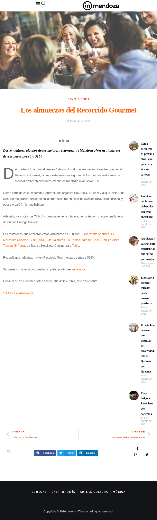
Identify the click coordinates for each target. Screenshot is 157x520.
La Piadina (73, 240)
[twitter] (147, 455)
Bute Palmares (55, 240)
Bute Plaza (37, 240)
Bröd (103, 240)
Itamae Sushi (90, 240)
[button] (38, 3)
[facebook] (137, 449)
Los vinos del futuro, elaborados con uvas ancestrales (147, 206)
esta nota (78, 269)
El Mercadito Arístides (95, 234)
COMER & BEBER (78, 99)
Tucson (8, 245)
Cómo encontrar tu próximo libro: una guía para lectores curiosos (147, 159)
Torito (75, 245)
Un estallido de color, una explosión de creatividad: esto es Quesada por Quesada (148, 348)
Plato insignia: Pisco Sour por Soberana (147, 403)
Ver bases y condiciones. (18, 293)
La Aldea (113, 240)
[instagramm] (136, 455)
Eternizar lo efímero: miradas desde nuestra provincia (148, 290)
